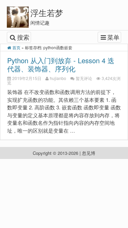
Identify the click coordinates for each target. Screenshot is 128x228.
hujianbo (58, 78)
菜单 (113, 36)
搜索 (23, 36)
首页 (16, 47)
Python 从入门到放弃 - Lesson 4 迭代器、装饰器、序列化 (60, 64)
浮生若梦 (46, 12)
